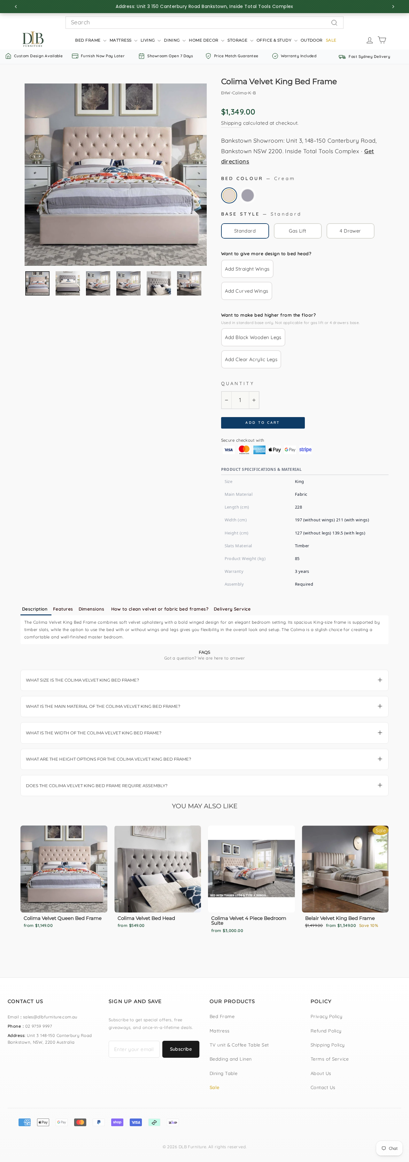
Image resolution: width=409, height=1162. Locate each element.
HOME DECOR (204, 40)
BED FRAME (88, 40)
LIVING (148, 40)
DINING (172, 40)
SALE (331, 40)
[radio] (229, 195)
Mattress (220, 1031)
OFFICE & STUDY (275, 40)
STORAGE (238, 40)
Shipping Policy (328, 1045)
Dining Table (223, 1073)
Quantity (238, 383)
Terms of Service (330, 1059)
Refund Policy (326, 1031)
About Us (321, 1073)
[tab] (35, 609)
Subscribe (181, 1049)
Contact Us (323, 1087)
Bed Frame (222, 1016)
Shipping (231, 123)
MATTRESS (121, 40)
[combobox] (204, 22)
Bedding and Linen (231, 1059)
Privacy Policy (326, 1016)
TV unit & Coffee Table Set (239, 1045)
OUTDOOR (312, 40)
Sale (215, 1087)
